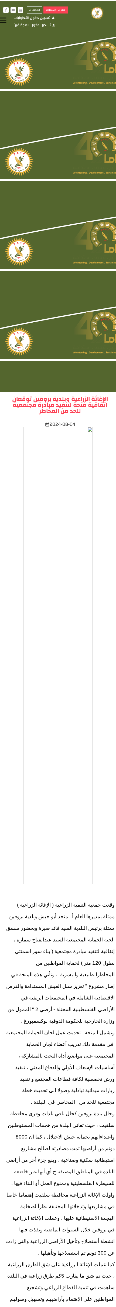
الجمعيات (34, 10)
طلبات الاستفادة (55, 10)
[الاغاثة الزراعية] (100, 13)
